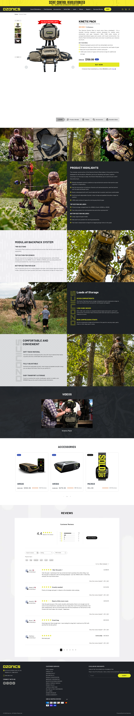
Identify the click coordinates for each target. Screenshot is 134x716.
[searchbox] (30, 552)
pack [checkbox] (41, 560)
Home (16, 14)
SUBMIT (124, 675)
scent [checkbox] (46, 560)
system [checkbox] (51, 560)
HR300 (55, 484)
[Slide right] (70, 496)
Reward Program (51, 692)
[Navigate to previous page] (58, 650)
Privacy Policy (50, 685)
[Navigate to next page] (76, 650)
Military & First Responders (54, 689)
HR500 (20, 484)
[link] (17, 144)
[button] (36, 9)
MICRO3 (91, 484)
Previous (26, 67)
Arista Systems (127, 713)
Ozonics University (51, 694)
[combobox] (46, 552)
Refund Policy (50, 675)
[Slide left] (63, 496)
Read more (66, 609)
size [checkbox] (27, 560)
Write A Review (92, 538)
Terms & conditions (51, 687)
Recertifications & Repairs (54, 681)
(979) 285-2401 (8, 675)
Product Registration (52, 677)
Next (73, 67)
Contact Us (49, 671)
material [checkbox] (36, 560)
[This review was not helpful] (107, 581)
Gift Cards (49, 691)
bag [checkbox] (31, 560)
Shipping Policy (50, 673)
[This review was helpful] (104, 581)
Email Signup (49, 669)
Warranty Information (53, 679)
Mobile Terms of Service (53, 683)
